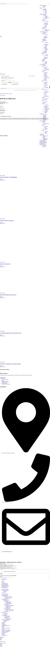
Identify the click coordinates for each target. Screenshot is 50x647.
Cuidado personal (42, 64)
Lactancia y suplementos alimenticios (46, 57)
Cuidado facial (8, 607)
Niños (46, 18)
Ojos (45, 11)
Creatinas (44, 115)
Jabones (46, 48)
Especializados (47, 77)
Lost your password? (15, 84)
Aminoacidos (45, 114)
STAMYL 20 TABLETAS (5, 264)
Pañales (46, 61)
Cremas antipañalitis (44, 39)
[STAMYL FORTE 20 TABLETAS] (19, 217)
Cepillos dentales (45, 73)
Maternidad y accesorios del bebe (44, 53)
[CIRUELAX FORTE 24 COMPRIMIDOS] (19, 174)
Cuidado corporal (45, 82)
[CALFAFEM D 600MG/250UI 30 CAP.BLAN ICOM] (16, 330)
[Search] (48, 3)
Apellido (1, 564)
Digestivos (46, 23)
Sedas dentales (45, 79)
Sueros (46, 26)
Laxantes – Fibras (46, 25)
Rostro (46, 12)
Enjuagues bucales (46, 76)
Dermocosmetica (42, 120)
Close (1, 576)
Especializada (47, 17)
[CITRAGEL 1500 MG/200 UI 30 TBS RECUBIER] (19, 361)
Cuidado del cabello (7, 608)
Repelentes (46, 49)
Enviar (1, 573)
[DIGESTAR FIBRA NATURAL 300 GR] (12, 292)
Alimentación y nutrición (44, 33)
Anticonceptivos (6, 620)
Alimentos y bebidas (43, 5)
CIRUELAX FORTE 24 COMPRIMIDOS (8, 177)
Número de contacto (3, 566)
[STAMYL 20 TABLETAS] (19, 261)
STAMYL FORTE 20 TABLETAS (7, 220)
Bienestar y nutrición (43, 14)
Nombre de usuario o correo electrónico (7, 77)
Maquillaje (44, 9)
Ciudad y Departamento (4, 568)
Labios (46, 10)
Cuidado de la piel (7, 604)
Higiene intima (45, 67)
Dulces (44, 7)
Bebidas (44, 6)
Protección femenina (46, 111)
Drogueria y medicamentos (42, 134)
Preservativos (47, 69)
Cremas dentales (45, 74)
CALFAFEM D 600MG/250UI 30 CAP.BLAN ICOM (10, 333)
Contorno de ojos (8, 618)
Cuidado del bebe (42, 31)
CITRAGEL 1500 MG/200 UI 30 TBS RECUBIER (10, 363)
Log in (10, 82)
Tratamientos (47, 96)
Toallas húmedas (45, 63)
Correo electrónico (3, 567)
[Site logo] (3, 2)
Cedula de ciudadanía (3, 565)
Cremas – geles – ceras (9, 610)
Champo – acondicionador (10, 605)
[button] (2, 223)
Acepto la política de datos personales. (9, 571)
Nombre (1, 563)
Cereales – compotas (9, 597)
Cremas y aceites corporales (45, 47)
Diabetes (46, 16)
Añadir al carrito (2, 110)
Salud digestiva (43, 20)
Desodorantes (8, 616)
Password (3, 80)
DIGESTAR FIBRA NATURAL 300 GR (8, 294)
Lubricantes (46, 68)
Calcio (46, 29)
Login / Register (4, 635)
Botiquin (5, 621)
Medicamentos (6, 102)
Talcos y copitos (45, 51)
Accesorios (44, 8)
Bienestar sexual (44, 66)
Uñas (45, 13)
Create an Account (6, 76)
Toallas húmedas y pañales (43, 60)
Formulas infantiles (46, 37)
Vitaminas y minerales (44, 28)
